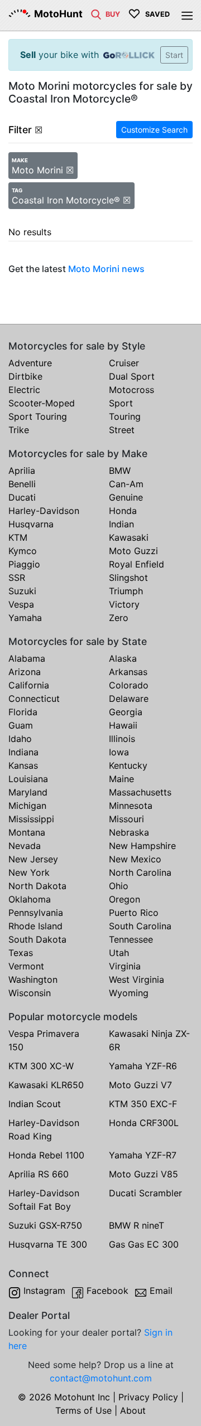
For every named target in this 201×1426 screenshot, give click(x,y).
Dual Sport (132, 376)
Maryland (27, 792)
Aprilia (21, 470)
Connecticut (34, 698)
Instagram (44, 1290)
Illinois (122, 738)
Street (122, 429)
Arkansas (128, 671)
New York (29, 872)
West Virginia (136, 979)
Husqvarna (31, 524)
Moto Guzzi (133, 550)
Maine (121, 778)
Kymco (22, 550)
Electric (24, 389)
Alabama (26, 658)
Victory (124, 604)
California (28, 685)
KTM (17, 537)
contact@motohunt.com (101, 1378)
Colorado (129, 685)
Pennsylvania (35, 912)
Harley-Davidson (43, 510)
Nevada (24, 845)
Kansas (23, 765)
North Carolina (140, 872)
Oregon (124, 899)
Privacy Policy (148, 1397)
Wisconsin (29, 992)
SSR (16, 577)
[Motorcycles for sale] (96, 13)
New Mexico (135, 859)
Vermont (26, 966)
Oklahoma (29, 899)
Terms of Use (83, 1410)
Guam (20, 725)
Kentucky (128, 765)
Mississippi (31, 818)
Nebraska (129, 832)
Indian (121, 524)
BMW (120, 470)
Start (174, 55)
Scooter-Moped (41, 403)
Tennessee (131, 939)
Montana (26, 832)
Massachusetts (140, 792)
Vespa (21, 604)
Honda (123, 510)
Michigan (27, 805)
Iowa (119, 752)
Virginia (125, 966)
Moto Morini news (106, 268)
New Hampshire (142, 845)
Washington (33, 979)
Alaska (123, 658)
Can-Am (126, 483)
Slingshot (128, 577)
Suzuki (22, 590)
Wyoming (129, 992)
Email (161, 1290)
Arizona (24, 671)
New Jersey (33, 859)
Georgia (125, 711)
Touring (125, 416)
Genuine (126, 497)
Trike (18, 429)
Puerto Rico (134, 912)
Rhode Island (35, 926)
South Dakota (37, 939)
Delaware (129, 698)
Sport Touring (37, 416)
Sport (121, 403)
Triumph (126, 590)
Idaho (20, 738)
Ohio (118, 885)
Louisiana (28, 778)
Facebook (107, 1290)
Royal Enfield (136, 564)
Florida (22, 711)
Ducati (22, 497)
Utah (119, 952)
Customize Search (154, 129)
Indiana (23, 752)
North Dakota (37, 885)
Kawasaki (129, 537)
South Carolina (140, 926)
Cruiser (124, 362)
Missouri (126, 818)
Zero (118, 617)
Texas (20, 952)
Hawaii (123, 725)
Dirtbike (25, 376)
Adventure (30, 362)
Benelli (22, 483)
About (133, 1410)
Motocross (131, 389)
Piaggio (24, 564)
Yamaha (25, 617)
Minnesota (130, 805)
